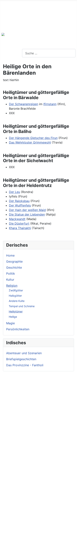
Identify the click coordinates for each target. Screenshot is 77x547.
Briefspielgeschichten (21, 359)
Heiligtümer (16, 311)
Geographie (14, 261)
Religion (11, 285)
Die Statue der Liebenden (27, 214)
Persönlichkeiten (17, 329)
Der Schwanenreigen (23, 104)
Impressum (7, 15)
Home (10, 255)
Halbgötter (15, 295)
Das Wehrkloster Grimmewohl (30, 142)
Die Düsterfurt (19, 223)
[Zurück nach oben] (72, 542)
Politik (10, 273)
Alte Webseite (9, 3)
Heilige (13, 316)
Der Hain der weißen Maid (27, 210)
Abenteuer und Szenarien (24, 353)
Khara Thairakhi (20, 228)
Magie (10, 323)
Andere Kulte (16, 300)
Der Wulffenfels (20, 205)
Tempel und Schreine (22, 306)
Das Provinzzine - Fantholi (24, 365)
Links (3, 9)
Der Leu (14, 192)
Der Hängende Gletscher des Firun (33, 138)
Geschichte (14, 267)
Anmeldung (8, 27)
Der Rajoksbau (19, 201)
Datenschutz (9, 21)
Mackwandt (17, 219)
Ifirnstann (49, 104)
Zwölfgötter (16, 290)
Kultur (10, 279)
